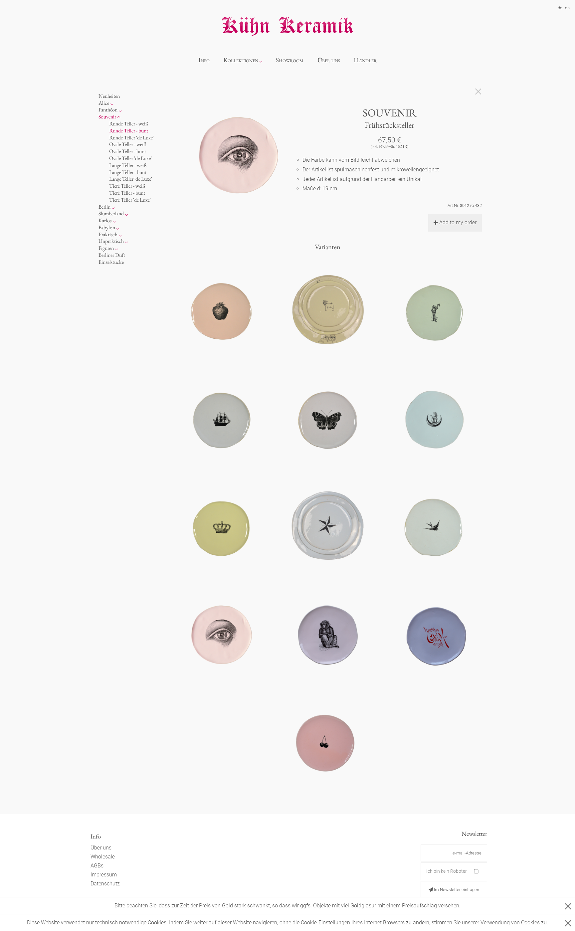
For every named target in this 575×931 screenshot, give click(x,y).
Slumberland (111, 213)
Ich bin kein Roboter (446, 871)
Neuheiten (109, 96)
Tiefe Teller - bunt (127, 192)
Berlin (104, 206)
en (567, 7)
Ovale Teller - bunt (127, 151)
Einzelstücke (111, 262)
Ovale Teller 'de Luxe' (130, 158)
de (560, 7)
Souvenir (107, 116)
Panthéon (107, 109)
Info (204, 60)
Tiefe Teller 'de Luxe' (130, 199)
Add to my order (458, 222)
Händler (365, 60)
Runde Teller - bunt (128, 130)
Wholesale (103, 856)
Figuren (106, 248)
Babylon (106, 227)
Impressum (104, 874)
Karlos (104, 220)
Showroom (289, 60)
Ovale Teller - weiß (127, 144)
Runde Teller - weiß (128, 123)
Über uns (328, 60)
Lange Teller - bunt (127, 172)
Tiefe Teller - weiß (127, 185)
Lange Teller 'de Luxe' (130, 178)
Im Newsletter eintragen (456, 889)
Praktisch (107, 234)
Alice (103, 102)
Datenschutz (105, 883)
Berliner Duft (111, 255)
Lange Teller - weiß (127, 165)
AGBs (97, 865)
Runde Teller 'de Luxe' (131, 137)
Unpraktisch (111, 241)
